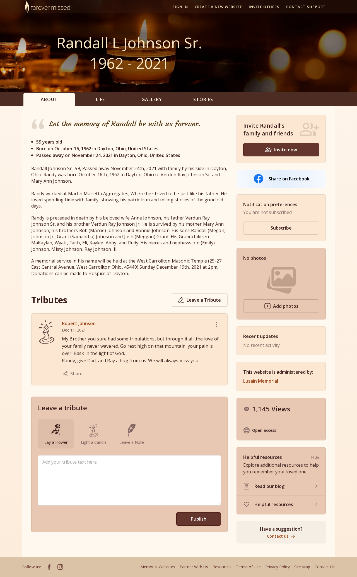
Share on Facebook (289, 179)
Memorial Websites (157, 566)
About (49, 99)
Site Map (302, 566)
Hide (315, 457)
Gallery (151, 99)
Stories (203, 99)
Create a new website (218, 6)
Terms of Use (248, 566)
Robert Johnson (79, 323)
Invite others (264, 6)
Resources (222, 566)
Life (100, 99)
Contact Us (325, 566)
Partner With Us (194, 566)
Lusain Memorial (260, 381)
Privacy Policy (277, 566)
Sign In (180, 6)
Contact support (306, 6)
